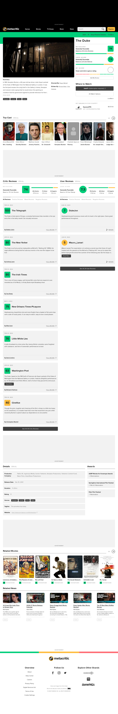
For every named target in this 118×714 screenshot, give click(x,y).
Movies (38, 29)
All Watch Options (94, 94)
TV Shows (50, 29)
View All (16, 118)
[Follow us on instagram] (59, 674)
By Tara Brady (8, 294)
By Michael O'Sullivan (10, 390)
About (30, 672)
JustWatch (110, 98)
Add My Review (94, 78)
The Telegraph (15, 210)
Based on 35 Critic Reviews (84, 51)
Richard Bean (63, 86)
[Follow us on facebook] (52, 674)
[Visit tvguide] (88, 680)
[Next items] (113, 118)
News (72, 29)
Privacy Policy (29, 683)
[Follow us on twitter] (65, 674)
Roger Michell (63, 83)
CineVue (13, 403)
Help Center (29, 676)
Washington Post (17, 371)
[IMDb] (69, 689)
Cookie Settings (29, 695)
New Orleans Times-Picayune (23, 306)
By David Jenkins (9, 358)
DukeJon (71, 210)
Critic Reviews (10, 181)
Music (62, 29)
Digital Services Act (29, 687)
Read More (9, 384)
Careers (29, 680)
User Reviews (66, 181)
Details (6, 466)
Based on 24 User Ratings (84, 61)
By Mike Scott (8, 326)
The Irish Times (16, 274)
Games (27, 29)
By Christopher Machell (11, 422)
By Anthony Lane (9, 261)
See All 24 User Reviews (88, 269)
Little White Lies (17, 339)
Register (111, 29)
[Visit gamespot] (88, 674)
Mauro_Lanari (73, 242)
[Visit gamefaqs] (88, 685)
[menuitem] (27, 29)
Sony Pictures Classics (98, 35)
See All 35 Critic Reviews (30, 429)
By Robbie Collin (9, 229)
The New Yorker (17, 242)
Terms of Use (29, 691)
